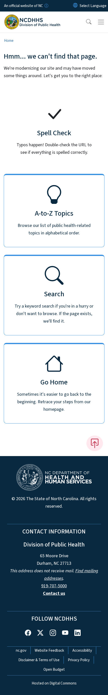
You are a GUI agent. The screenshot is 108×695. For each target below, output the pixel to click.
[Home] (32, 17)
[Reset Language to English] (75, 6)
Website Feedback (49, 650)
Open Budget (54, 669)
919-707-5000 (54, 586)
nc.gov (21, 650)
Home (9, 40)
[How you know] (46, 6)
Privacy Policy (79, 660)
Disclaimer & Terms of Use (39, 660)
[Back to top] (94, 443)
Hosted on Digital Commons (54, 683)
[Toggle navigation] (101, 22)
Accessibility (82, 650)
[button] (85, 22)
